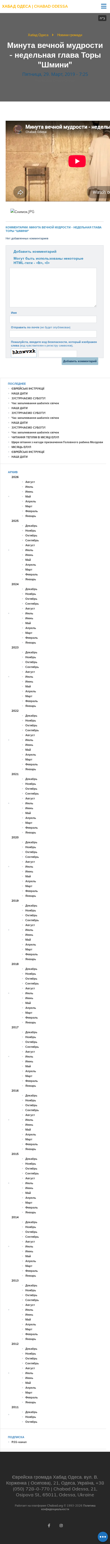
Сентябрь (32, 540)
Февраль (31, 511)
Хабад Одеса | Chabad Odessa (35, 6)
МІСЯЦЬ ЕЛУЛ (21, 447)
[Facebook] (49, 1525)
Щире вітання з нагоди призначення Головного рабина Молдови (57, 442)
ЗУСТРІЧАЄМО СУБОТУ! (29, 398)
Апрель (30, 501)
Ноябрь (30, 530)
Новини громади (69, 35)
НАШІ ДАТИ (20, 393)
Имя (14, 312)
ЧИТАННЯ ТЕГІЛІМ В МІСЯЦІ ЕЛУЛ (35, 437)
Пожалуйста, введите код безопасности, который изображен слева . (54, 343)
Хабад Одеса (38, 35)
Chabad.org (55, 1505)
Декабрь (31, 525)
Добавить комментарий (35, 251)
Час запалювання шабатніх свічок (35, 403)
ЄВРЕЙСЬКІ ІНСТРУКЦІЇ (28, 388)
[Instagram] (61, 1525)
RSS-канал (19, 1442)
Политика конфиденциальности (68, 1507)
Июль (29, 487)
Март (28, 506)
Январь (30, 516)
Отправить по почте (40, 327)
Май (28, 496)
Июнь (29, 491)
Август (30, 482)
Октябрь (31, 535)
